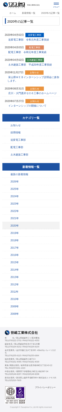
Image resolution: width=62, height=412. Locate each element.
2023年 (14, 203)
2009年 (14, 306)
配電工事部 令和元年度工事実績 (27, 52)
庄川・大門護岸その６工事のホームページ (32, 93)
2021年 (14, 218)
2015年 (14, 262)
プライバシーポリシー (45, 387)
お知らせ (15, 125)
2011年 (14, 291)
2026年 (14, 181)
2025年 (14, 189)
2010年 (14, 299)
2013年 (14, 277)
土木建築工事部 (19, 154)
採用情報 (15, 132)
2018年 (14, 240)
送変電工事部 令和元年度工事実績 (28, 39)
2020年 (14, 225)
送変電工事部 (18, 140)
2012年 (14, 284)
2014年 (14, 269)
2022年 (14, 211)
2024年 (14, 196)
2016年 (14, 255)
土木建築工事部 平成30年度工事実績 (30, 64)
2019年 (14, 233)
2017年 (14, 247)
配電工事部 (16, 147)
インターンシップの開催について (27, 105)
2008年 (14, 313)
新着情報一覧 (28, 13)
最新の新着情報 (19, 174)
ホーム (12, 13)
